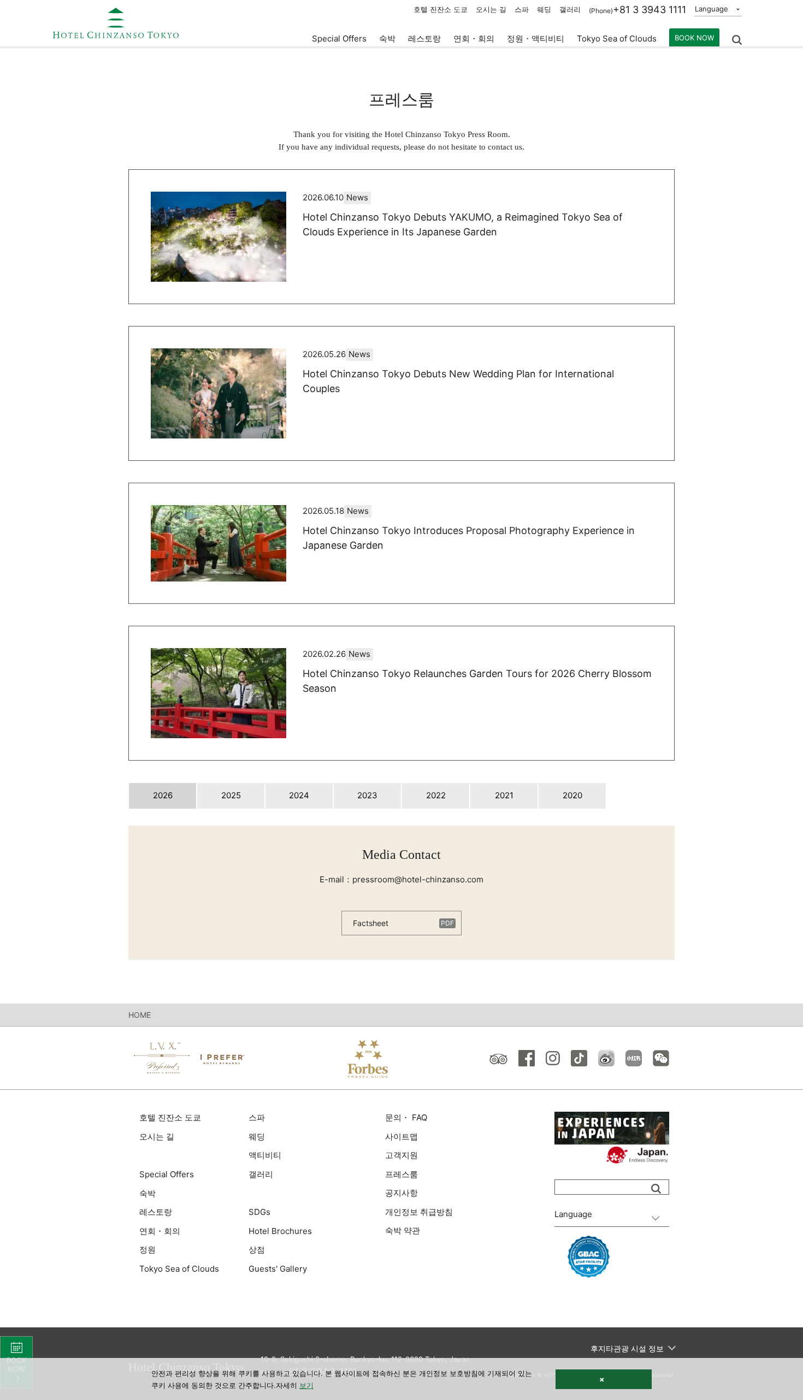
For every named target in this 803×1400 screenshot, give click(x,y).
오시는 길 (491, 9)
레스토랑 (155, 1212)
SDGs (259, 1212)
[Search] (656, 1189)
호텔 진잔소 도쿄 (441, 9)
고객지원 (401, 1155)
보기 (306, 1385)
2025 (231, 795)
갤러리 (570, 9)
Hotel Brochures (280, 1231)
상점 (257, 1249)
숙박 (147, 1193)
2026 (163, 795)
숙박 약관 (402, 1230)
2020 (572, 795)
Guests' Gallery (278, 1268)
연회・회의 (473, 38)
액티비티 (265, 1155)
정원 (147, 1249)
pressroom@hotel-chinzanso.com (417, 879)
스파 (522, 9)
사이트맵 (401, 1136)
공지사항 (401, 1193)
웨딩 (544, 9)
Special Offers (339, 38)
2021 (504, 795)
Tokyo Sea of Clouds (617, 38)
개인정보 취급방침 (419, 1212)
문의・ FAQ (406, 1117)
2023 (367, 795)
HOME (139, 1014)
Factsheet (370, 923)
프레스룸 (401, 1174)
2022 (436, 795)
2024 (299, 795)
